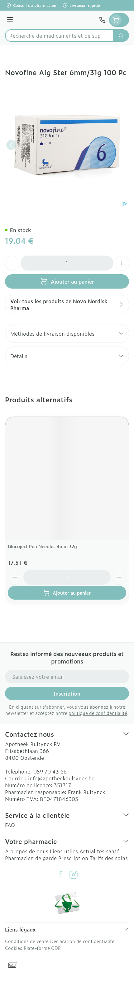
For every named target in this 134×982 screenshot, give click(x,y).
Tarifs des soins (109, 858)
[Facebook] (60, 874)
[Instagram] (73, 874)
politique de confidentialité (98, 713)
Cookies (13, 948)
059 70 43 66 (50, 771)
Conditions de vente (27, 941)
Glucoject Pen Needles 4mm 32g (42, 546)
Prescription (73, 858)
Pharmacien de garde (31, 858)
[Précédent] (11, 145)
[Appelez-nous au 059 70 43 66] (102, 20)
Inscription (67, 693)
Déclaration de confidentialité (82, 941)
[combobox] (59, 35)
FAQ (10, 825)
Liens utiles (64, 851)
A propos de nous (26, 851)
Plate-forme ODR (42, 948)
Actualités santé (99, 851)
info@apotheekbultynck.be (61, 778)
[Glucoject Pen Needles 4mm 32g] (67, 478)
